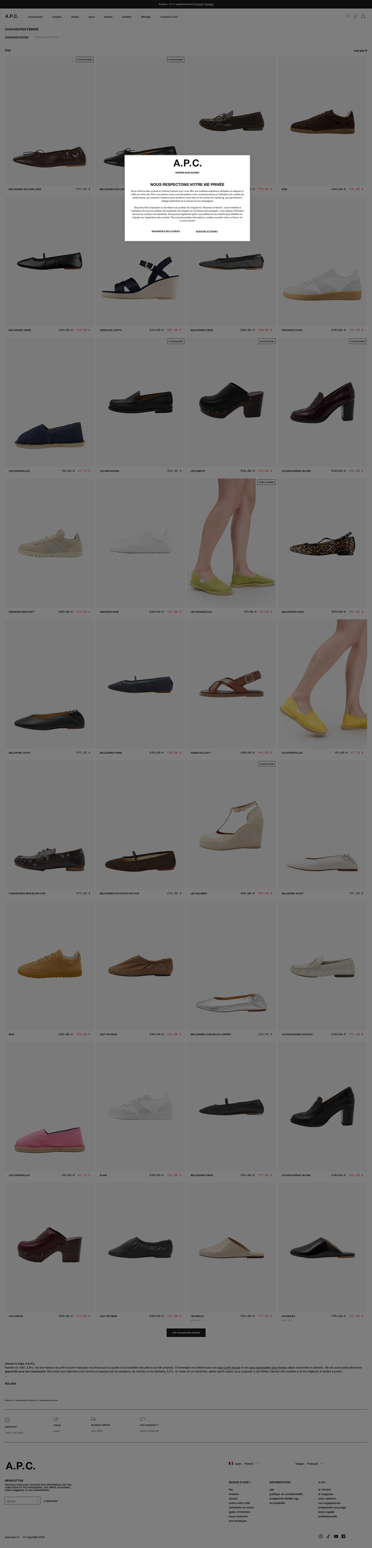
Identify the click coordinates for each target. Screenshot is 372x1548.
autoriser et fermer (207, 231)
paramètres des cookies (166, 231)
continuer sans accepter (187, 172)
